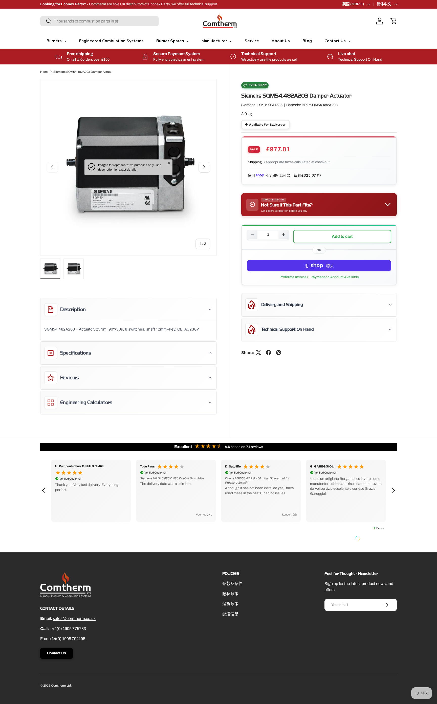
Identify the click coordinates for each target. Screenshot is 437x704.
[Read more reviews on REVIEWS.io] (371, 539)
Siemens (248, 105)
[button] (393, 21)
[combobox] (99, 21)
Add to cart (342, 236)
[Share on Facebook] (269, 352)
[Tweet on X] (258, 352)
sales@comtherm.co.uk (74, 618)
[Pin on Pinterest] (279, 352)
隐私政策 (230, 594)
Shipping (255, 162)
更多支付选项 (319, 276)
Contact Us (56, 653)
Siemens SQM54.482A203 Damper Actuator (83, 72)
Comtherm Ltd (61, 685)
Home (44, 72)
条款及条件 (232, 583)
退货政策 (230, 604)
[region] (218, 491)
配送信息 (230, 614)
